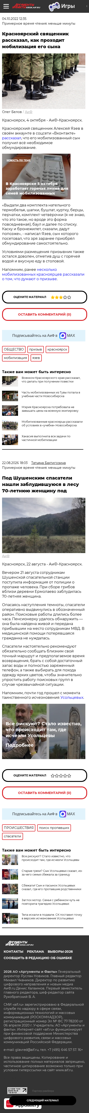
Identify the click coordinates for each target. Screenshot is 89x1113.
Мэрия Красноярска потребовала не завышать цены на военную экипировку (50, 408)
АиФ (28, 112)
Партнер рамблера (43, 1090)
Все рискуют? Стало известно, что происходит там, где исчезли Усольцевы (43, 729)
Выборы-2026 (60, 951)
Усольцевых (71, 697)
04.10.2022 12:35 (14, 19)
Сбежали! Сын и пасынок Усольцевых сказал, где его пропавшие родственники (51, 887)
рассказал (11, 138)
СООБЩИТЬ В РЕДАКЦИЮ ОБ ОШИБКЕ (38, 958)
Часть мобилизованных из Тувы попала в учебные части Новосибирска (51, 394)
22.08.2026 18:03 (15, 463)
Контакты (13, 951)
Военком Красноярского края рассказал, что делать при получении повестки (51, 379)
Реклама (35, 951)
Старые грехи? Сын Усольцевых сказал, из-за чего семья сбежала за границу (52, 872)
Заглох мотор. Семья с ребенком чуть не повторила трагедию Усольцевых (50, 901)
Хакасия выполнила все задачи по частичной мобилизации (46, 438)
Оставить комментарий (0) (44, 314)
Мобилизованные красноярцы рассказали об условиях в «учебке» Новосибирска (52, 423)
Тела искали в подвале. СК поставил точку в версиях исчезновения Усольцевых (52, 916)
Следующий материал (43, 1100)
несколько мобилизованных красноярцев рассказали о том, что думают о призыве (43, 274)
